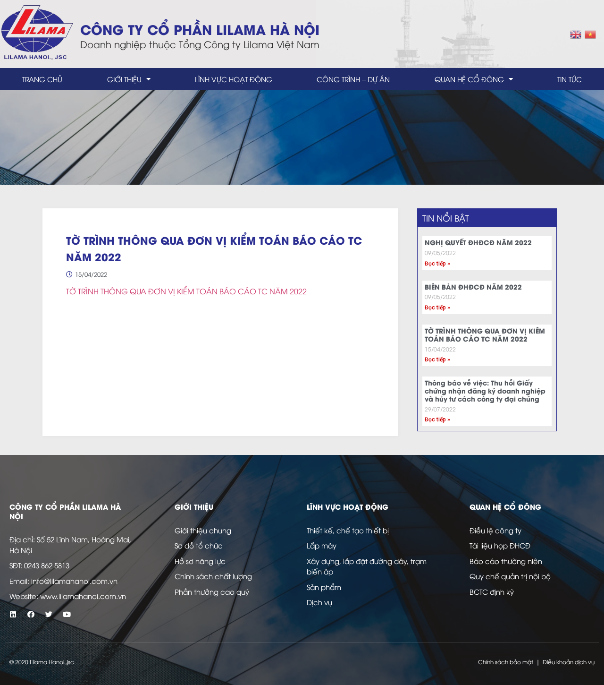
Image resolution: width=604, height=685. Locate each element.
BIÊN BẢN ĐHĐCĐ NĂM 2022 (473, 286)
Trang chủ (42, 79)
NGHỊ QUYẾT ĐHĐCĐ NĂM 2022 (478, 242)
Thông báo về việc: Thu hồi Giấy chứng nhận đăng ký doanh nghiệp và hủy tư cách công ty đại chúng (485, 390)
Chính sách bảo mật (505, 662)
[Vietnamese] (591, 33)
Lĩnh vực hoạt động (233, 79)
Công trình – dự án (353, 79)
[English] (576, 33)
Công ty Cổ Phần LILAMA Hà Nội (199, 28)
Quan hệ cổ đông (469, 79)
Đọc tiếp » (437, 263)
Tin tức (569, 79)
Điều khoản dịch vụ (569, 662)
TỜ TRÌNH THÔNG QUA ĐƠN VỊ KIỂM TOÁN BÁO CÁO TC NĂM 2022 (186, 291)
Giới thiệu (124, 79)
